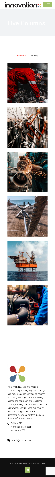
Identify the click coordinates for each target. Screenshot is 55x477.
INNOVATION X (39, 463)
